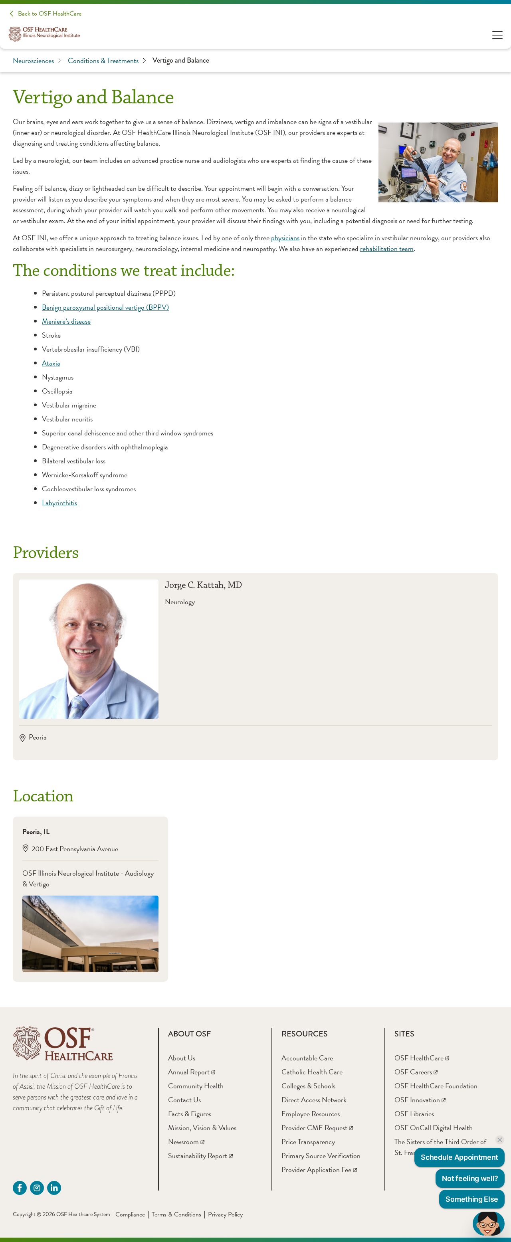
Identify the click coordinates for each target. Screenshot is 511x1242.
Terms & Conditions (176, 1214)
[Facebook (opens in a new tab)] (20, 1188)
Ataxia (51, 363)
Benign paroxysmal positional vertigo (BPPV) (105, 307)
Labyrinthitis (59, 502)
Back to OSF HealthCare (49, 13)
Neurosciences (33, 60)
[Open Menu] (497, 34)
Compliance (130, 1214)
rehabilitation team (387, 248)
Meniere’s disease (66, 321)
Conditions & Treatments (103, 60)
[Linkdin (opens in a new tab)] (54, 1188)
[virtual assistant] (489, 1224)
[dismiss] (500, 1140)
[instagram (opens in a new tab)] (37, 1188)
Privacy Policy (225, 1214)
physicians (285, 237)
